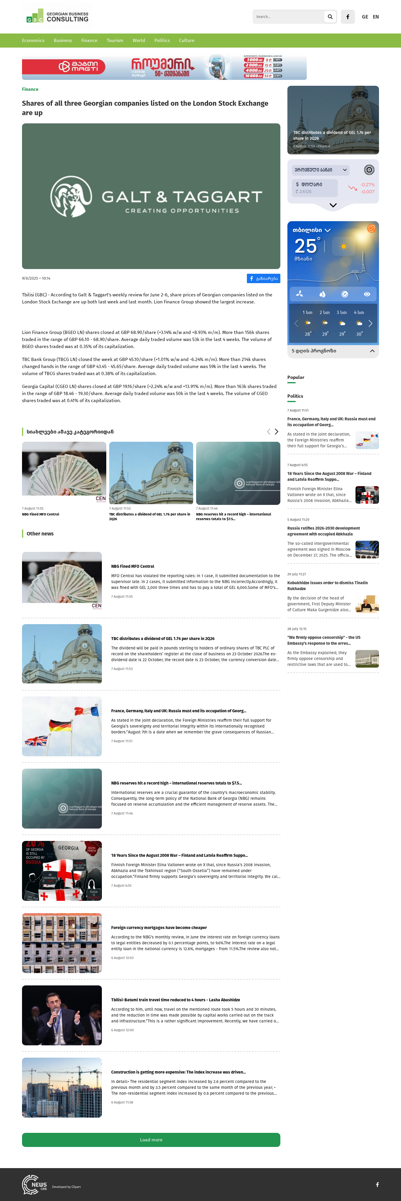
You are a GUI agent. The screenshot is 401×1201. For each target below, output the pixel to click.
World (139, 40)
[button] (268, 431)
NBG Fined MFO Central (132, 566)
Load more (151, 1140)
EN (376, 17)
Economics (33, 40)
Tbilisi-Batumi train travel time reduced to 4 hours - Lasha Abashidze (175, 999)
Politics (162, 40)
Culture (187, 40)
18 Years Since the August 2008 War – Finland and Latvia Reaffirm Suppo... (179, 855)
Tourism (115, 40)
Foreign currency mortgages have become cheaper (237, 514)
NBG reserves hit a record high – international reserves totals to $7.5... (146, 516)
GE (365, 17)
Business (63, 40)
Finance (89, 40)
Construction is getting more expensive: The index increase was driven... (178, 1072)
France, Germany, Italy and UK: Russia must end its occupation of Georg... (178, 710)
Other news (40, 533)
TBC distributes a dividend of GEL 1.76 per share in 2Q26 (62, 516)
